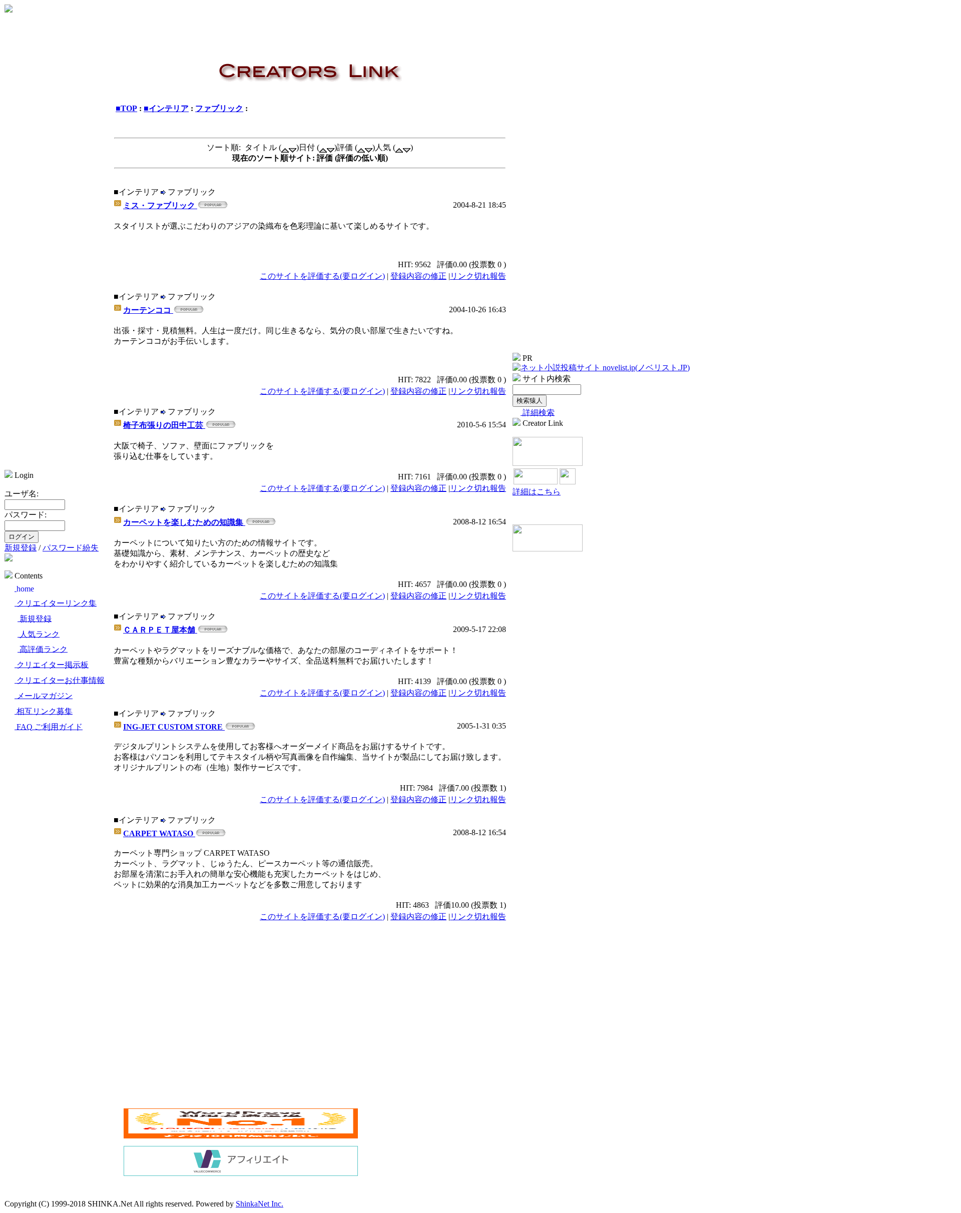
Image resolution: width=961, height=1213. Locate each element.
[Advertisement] (208, 1031)
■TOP (126, 108)
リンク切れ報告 (478, 276)
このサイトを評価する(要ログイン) (322, 276)
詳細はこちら (537, 491)
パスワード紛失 (71, 547)
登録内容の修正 (418, 276)
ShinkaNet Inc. (259, 1203)
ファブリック (219, 108)
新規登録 (21, 547)
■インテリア (166, 108)
